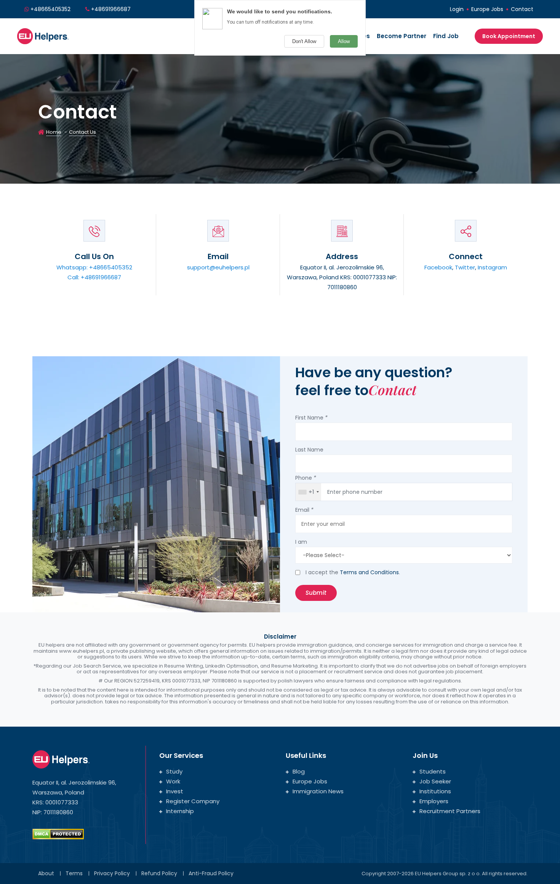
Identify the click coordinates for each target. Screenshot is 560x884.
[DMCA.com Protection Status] (58, 834)
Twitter (465, 267)
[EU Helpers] (43, 35)
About (46, 873)
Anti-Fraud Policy (211, 873)
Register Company (192, 801)
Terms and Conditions (369, 572)
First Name (311, 417)
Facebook (438, 267)
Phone (305, 478)
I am (301, 542)
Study (174, 771)
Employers (433, 801)
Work (173, 781)
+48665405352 (50, 9)
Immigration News (318, 791)
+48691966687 (111, 9)
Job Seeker (435, 781)
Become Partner (401, 36)
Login (457, 9)
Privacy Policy (112, 873)
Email (304, 510)
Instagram (492, 267)
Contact (522, 9)
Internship (180, 811)
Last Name (309, 449)
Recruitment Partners (449, 811)
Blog (299, 771)
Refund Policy (159, 873)
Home (53, 132)
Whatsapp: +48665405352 (94, 267)
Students (432, 771)
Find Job (446, 36)
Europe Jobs (487, 9)
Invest (174, 791)
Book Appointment (508, 36)
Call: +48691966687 (94, 277)
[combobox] (308, 492)
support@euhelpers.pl (218, 267)
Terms (74, 873)
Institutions (435, 791)
